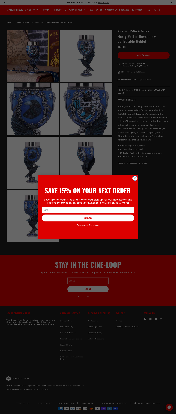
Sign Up (88, 218)
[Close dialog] (135, 178)
